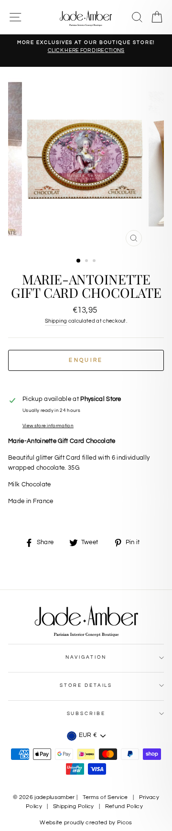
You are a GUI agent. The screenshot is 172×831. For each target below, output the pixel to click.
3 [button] (95, 261)
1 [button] (78, 261)
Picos (124, 823)
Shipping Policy (73, 806)
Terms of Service (105, 797)
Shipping (56, 321)
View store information (48, 425)
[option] (86, 47)
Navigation (86, 657)
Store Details (86, 685)
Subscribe (86, 713)
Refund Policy (124, 806)
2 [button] (87, 261)
